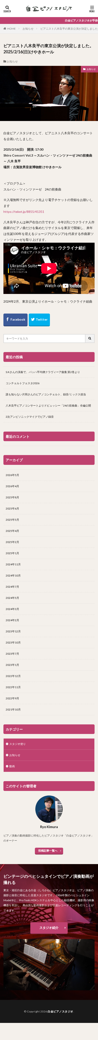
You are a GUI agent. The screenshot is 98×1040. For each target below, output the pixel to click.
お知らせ (28, 28)
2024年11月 (13, 564)
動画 (12, 766)
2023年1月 (12, 665)
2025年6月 (12, 508)
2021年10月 (13, 709)
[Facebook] (15, 320)
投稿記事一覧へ (47, 850)
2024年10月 (13, 575)
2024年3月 (12, 609)
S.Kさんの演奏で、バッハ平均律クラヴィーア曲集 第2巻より (43, 372)
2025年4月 (12, 531)
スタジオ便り (17, 744)
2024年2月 (12, 620)
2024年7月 (12, 586)
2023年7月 (12, 653)
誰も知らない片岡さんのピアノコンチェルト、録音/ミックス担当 (46, 394)
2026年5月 (12, 475)
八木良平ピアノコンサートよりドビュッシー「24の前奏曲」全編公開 (48, 405)
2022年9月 (12, 698)
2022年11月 (13, 687)
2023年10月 (13, 642)
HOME (11, 28)
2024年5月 (12, 598)
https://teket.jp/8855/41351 (23, 212)
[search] (90, 338)
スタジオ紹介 (49, 927)
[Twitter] (39, 320)
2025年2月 (12, 542)
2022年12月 (13, 676)
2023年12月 (13, 631)
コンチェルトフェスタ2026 (22, 383)
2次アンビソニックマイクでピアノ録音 (30, 416)
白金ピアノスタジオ (60, 1011)
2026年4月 (12, 486)
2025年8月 (12, 497)
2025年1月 (12, 553)
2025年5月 (12, 519)
